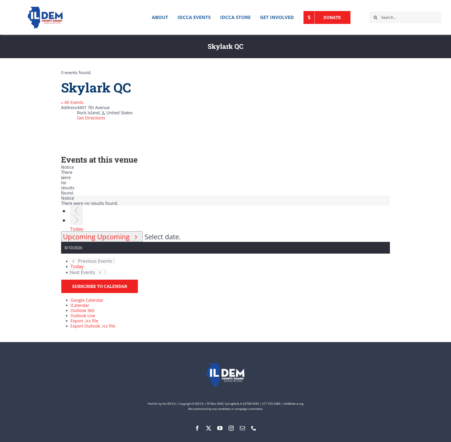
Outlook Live (82, 315)
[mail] (242, 428)
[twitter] (208, 428)
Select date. (162, 236)
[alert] (62, 179)
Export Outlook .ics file (92, 326)
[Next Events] (76, 220)
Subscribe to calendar (99, 286)
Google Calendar (86, 300)
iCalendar (79, 305)
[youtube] (219, 428)
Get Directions (91, 118)
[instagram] (231, 428)
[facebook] (197, 428)
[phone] (253, 428)
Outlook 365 (82, 310)
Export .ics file (84, 321)
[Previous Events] (76, 210)
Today (76, 228)
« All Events (72, 102)
